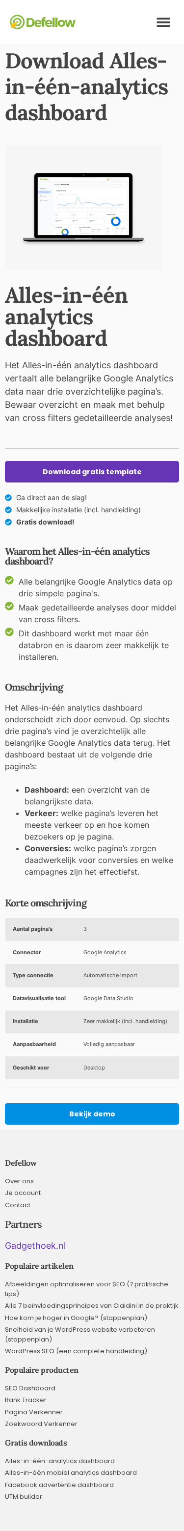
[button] (163, 22)
